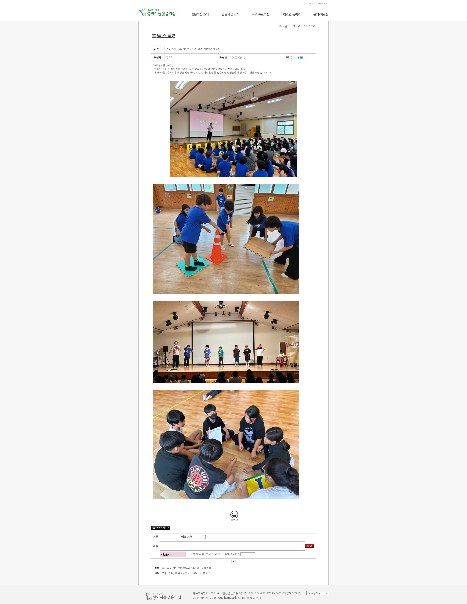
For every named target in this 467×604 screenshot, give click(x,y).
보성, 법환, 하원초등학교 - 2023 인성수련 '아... (189, 573)
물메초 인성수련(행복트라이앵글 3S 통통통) (186, 567)
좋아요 (234, 520)
